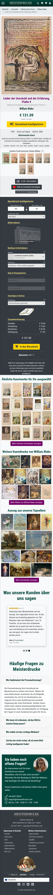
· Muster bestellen (34, 852)
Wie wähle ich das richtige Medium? (22, 732)
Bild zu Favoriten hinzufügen (28, 187)
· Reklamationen (9, 849)
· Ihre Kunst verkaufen (35, 837)
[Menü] (2, 3)
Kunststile (14, 9)
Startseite (5, 9)
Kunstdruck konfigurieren (28, 124)
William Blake (42, 9)
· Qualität (31, 840)
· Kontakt (7, 834)
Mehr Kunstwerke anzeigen (26, 580)
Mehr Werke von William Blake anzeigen (27, 502)
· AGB (5, 840)
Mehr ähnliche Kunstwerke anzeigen (26, 443)
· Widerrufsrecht (9, 846)
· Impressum (8, 837)
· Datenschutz (8, 843)
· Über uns (7, 852)
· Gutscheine (32, 849)
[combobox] (26, 217)
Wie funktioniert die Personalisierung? (24, 680)
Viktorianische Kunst (28, 9)
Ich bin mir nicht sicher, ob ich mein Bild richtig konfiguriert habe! (24, 742)
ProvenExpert (18, 640)
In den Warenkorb (28, 346)
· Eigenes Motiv (33, 834)
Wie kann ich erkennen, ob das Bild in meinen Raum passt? (23, 722)
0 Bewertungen (31, 192)
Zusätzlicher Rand (13, 214)
